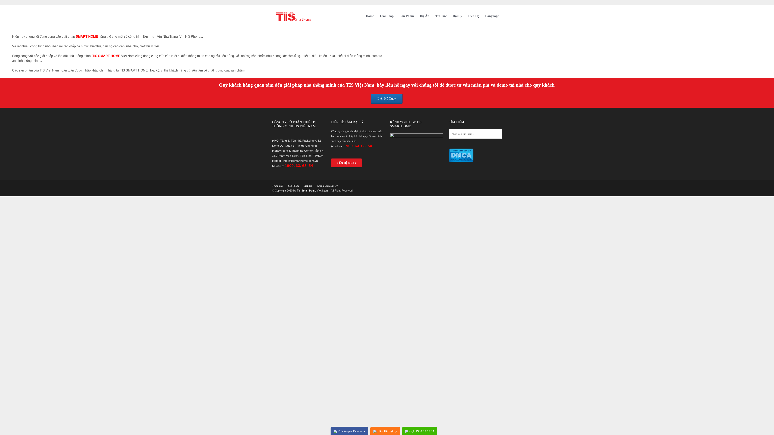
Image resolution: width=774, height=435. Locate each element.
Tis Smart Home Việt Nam (313, 190)
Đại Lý (457, 16)
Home (370, 16)
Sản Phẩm (407, 16)
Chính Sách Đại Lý (327, 185)
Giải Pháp (387, 16)
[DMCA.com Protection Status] (461, 155)
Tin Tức (441, 16)
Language (492, 16)
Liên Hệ (473, 16)
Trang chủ (277, 185)
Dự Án (424, 16)
